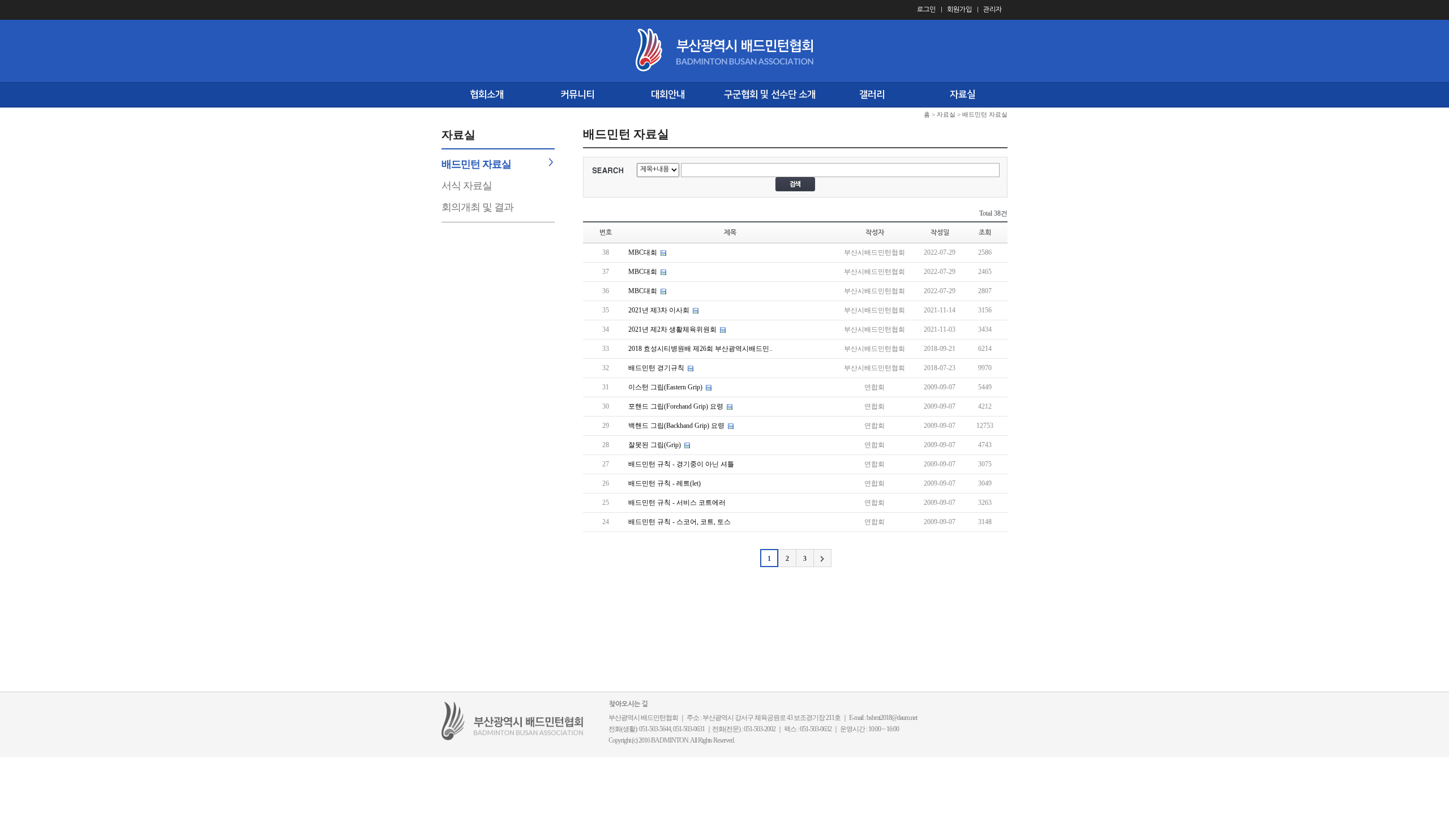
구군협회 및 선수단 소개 (770, 94)
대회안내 (668, 94)
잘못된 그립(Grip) (654, 445)
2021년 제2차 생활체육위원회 (673, 329)
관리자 (992, 9)
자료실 (962, 94)
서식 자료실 (466, 185)
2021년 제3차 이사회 (658, 310)
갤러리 (872, 94)
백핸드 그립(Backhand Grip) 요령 (676, 426)
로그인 (926, 9)
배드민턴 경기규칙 (656, 368)
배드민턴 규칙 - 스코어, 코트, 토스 (679, 522)
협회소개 (487, 94)
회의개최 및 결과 (477, 207)
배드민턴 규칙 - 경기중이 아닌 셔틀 (681, 464)
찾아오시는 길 (628, 704)
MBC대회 (642, 252)
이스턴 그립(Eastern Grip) (665, 387)
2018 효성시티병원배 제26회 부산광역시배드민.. (700, 349)
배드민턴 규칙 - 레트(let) (664, 483)
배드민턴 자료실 (476, 164)
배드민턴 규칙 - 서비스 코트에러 (677, 503)
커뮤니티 (577, 94)
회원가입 (959, 9)
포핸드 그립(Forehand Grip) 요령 (675, 406)
